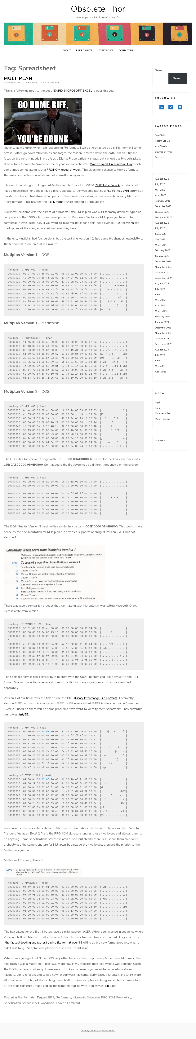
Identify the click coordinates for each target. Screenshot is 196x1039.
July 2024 (160, 289)
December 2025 (163, 206)
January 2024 (162, 322)
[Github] (180, 107)
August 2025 (162, 222)
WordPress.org (162, 418)
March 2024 (161, 311)
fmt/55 (23, 714)
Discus (158, 157)
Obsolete (93, 997)
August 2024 (162, 283)
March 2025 (161, 245)
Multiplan (18, 78)
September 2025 (163, 217)
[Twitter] (170, 107)
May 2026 (160, 190)
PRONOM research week (64, 170)
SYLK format (56, 202)
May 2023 (160, 366)
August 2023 (162, 349)
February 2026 (162, 200)
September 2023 (163, 344)
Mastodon (160, 440)
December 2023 (163, 327)
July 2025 (160, 228)
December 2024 (163, 261)
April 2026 (160, 195)
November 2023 (163, 333)
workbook (47, 1003)
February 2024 (162, 316)
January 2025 (162, 256)
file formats (63, 997)
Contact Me (126, 50)
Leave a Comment (68, 1003)
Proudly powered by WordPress (98, 1030)
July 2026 (160, 184)
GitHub (104, 986)
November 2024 (163, 267)
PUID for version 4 (107, 185)
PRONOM (108, 997)
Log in (158, 402)
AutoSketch (161, 146)
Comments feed (163, 413)
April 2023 (160, 371)
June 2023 (160, 360)
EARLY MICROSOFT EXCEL (73, 91)
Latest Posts (105, 50)
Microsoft (79, 997)
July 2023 (160, 355)
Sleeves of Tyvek (163, 151)
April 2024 (160, 305)
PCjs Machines (124, 223)
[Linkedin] (161, 107)
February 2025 (162, 250)
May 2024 (160, 300)
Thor (34, 82)
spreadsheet (30, 1003)
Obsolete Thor (98, 9)
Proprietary (123, 997)
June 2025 (160, 234)
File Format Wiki (117, 191)
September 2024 (163, 278)
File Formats (84, 50)
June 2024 (160, 294)
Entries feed (161, 408)
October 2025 (162, 212)
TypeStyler (160, 135)
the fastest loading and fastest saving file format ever (41, 942)
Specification (12, 1003)
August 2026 (162, 178)
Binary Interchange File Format (95, 698)
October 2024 (162, 272)
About (67, 50)
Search (159, 70)
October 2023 (162, 338)
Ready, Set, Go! (162, 140)
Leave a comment (50, 82)
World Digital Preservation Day (111, 164)
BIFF (51, 997)
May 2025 (160, 239)
